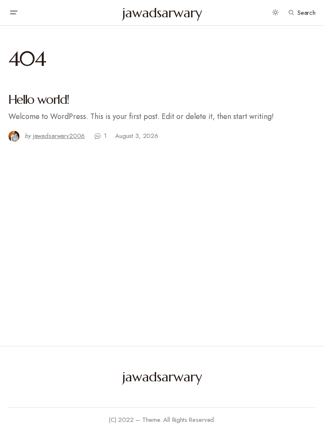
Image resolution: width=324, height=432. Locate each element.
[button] (13, 13)
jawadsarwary (162, 12)
